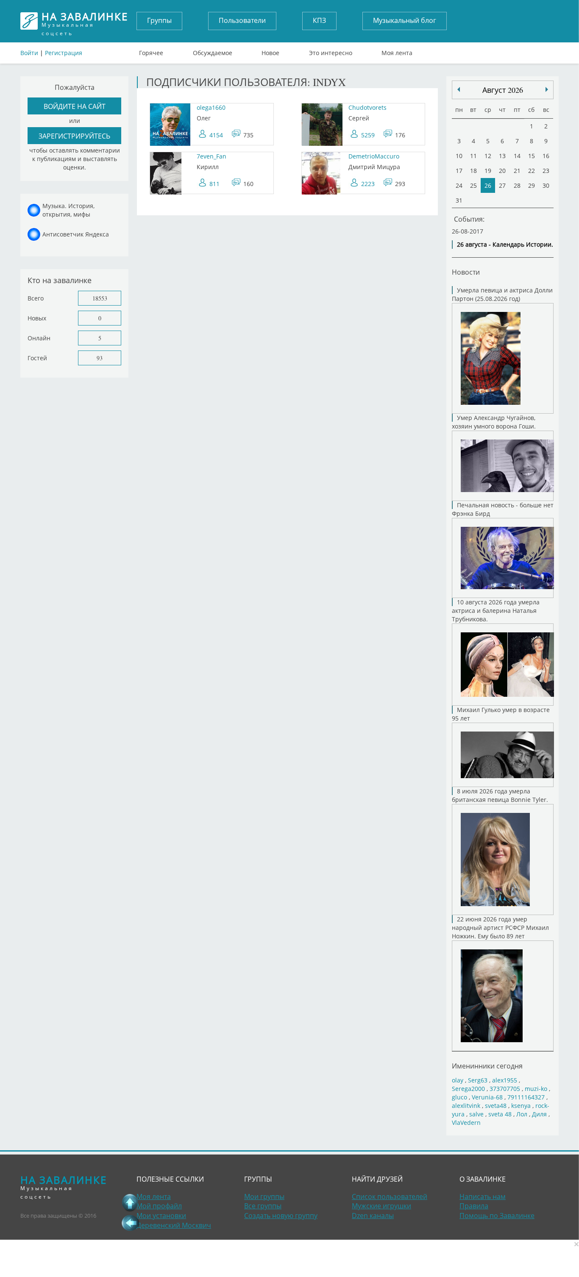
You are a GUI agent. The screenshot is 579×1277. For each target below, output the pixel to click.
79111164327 (526, 1097)
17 (459, 171)
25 (473, 185)
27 (502, 185)
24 (459, 185)
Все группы (262, 1205)
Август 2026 (502, 90)
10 (459, 156)
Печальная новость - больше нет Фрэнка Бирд (503, 509)
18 (473, 171)
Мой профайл (159, 1205)
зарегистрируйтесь (74, 135)
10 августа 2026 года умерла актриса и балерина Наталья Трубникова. (496, 610)
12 (487, 156)
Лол (521, 1114)
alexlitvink (466, 1106)
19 (487, 171)
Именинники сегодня (487, 1065)
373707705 (505, 1089)
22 (531, 171)
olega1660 (211, 107)
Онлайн (39, 338)
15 (531, 156)
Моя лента (396, 51)
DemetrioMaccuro (373, 156)
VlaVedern (466, 1122)
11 (473, 156)
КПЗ (319, 20)
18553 (99, 298)
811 (214, 184)
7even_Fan (211, 156)
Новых (37, 318)
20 (502, 171)
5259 (368, 135)
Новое (270, 51)
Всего (36, 298)
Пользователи (242, 20)
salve (476, 1114)
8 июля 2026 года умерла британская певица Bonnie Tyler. (500, 795)
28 (517, 185)
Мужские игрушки (381, 1205)
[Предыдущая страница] (130, 1223)
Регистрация (63, 53)
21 (517, 171)
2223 (368, 184)
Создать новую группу (280, 1215)
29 (531, 185)
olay (457, 1080)
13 (502, 156)
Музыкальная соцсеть (85, 21)
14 (517, 156)
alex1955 (504, 1080)
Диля (539, 1114)
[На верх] (130, 1202)
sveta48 (496, 1106)
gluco (459, 1097)
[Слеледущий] (458, 89)
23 (546, 171)
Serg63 (477, 1080)
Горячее (151, 51)
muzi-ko (536, 1089)
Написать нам (482, 1196)
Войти (29, 53)
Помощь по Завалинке (496, 1215)
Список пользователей (389, 1196)
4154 (216, 135)
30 (546, 185)
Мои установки (161, 1215)
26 (487, 185)
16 (546, 156)
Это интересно (330, 51)
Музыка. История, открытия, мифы (68, 210)
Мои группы (264, 1196)
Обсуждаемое (212, 51)
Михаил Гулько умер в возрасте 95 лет (501, 714)
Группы (159, 20)
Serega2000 (468, 1089)
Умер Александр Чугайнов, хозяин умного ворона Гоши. (494, 422)
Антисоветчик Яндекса (75, 234)
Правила (473, 1205)
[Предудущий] (546, 89)
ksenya (521, 1106)
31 (459, 200)
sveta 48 (500, 1114)
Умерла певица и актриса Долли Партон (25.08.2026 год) (502, 294)
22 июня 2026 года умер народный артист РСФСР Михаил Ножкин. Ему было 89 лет (500, 927)
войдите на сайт (75, 106)
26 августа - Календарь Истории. (505, 244)
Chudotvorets (367, 107)
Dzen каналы (373, 1215)
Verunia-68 (487, 1097)
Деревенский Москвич (173, 1225)
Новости (466, 271)
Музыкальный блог (404, 20)
